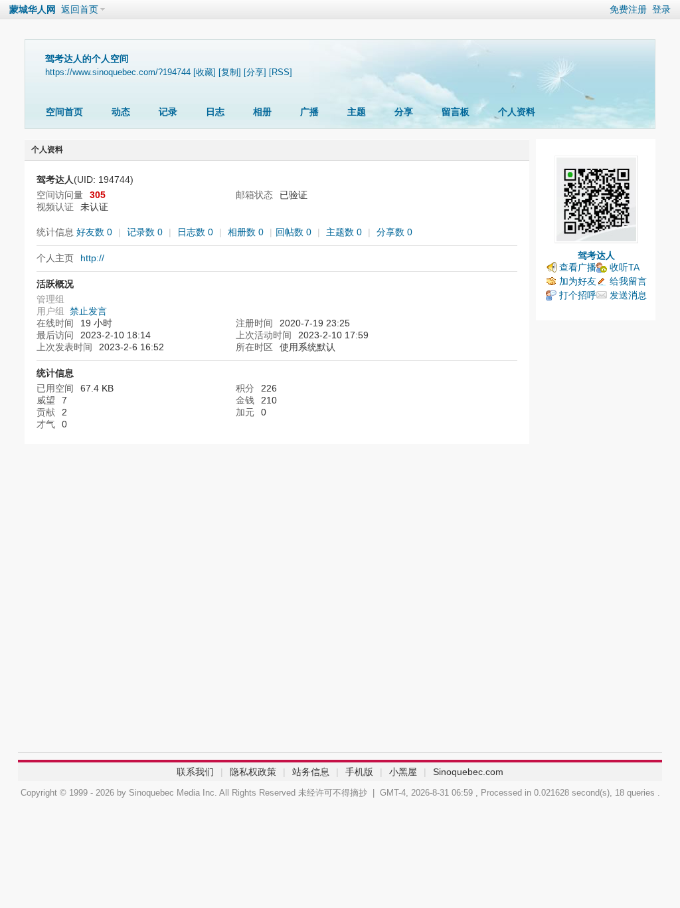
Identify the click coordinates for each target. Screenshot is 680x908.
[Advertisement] (596, 539)
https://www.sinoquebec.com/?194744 (118, 72)
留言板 (455, 111)
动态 (121, 111)
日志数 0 (195, 232)
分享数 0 (394, 232)
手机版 (359, 771)
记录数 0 (145, 232)
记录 (168, 111)
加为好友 (577, 281)
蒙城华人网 (32, 9)
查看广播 (577, 267)
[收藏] (204, 72)
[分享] (255, 72)
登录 (661, 9)
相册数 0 (246, 232)
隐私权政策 (253, 771)
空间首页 (64, 111)
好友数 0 (94, 232)
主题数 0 (344, 232)
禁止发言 (88, 311)
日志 (215, 111)
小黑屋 (403, 771)
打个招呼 (577, 295)
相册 (262, 111)
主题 (356, 111)
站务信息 (310, 771)
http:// (92, 258)
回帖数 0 (293, 232)
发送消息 (628, 295)
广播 (309, 111)
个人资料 (516, 111)
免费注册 (628, 9)
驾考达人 (596, 255)
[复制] (229, 72)
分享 (403, 111)
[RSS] (280, 72)
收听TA (624, 267)
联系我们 (195, 771)
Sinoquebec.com (468, 771)
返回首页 (79, 9)
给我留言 (628, 281)
